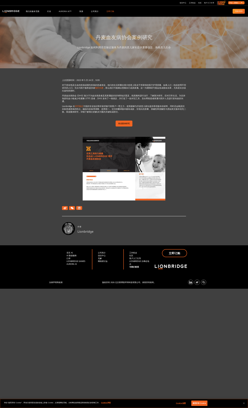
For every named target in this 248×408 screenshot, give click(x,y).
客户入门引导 (209, 3)
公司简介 (95, 11)
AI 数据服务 (72, 255)
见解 (100, 258)
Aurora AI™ (65, 11)
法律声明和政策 (56, 282)
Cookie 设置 (181, 403)
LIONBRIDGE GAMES (76, 261)
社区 (200, 3)
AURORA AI (72, 264)
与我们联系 (239, 11)
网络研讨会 (103, 261)
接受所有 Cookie (199, 403)
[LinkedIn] (190, 282)
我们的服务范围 (32, 11)
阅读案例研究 (124, 124)
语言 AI (70, 252)
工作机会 (192, 3)
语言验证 (79, 106)
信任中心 (183, 3)
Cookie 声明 (106, 403)
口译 (68, 258)
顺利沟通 (99, 88)
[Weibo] (197, 282)
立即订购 (110, 11)
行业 (49, 11)
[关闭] (244, 403)
